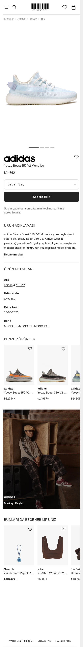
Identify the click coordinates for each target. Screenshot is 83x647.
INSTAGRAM (44, 641)
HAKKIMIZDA (63, 641)
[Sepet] (73, 7)
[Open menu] (6, 7)
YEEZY (20, 284)
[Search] (14, 7)
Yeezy (33, 18)
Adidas (22, 18)
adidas (8, 284)
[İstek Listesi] (64, 7)
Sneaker (9, 18)
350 (43, 18)
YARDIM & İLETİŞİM (21, 641)
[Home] (40, 7)
